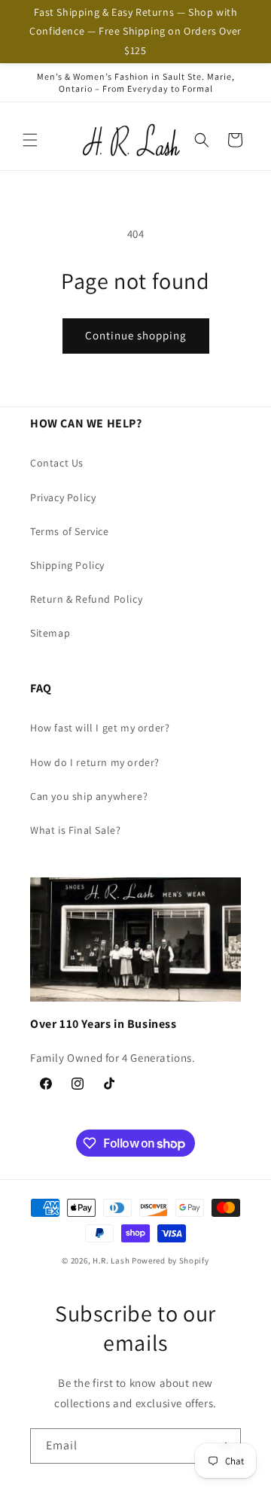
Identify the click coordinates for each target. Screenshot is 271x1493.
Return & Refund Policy (86, 599)
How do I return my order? (95, 762)
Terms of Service (69, 531)
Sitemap (50, 633)
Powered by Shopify (170, 1260)
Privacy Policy (63, 497)
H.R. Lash (111, 1260)
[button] (30, 140)
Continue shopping (136, 335)
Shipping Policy (67, 565)
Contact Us (57, 463)
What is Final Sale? (75, 830)
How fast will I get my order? (99, 727)
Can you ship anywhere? (89, 796)
